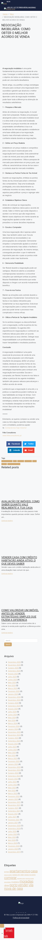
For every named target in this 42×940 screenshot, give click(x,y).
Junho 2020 (12, 834)
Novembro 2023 (14, 735)
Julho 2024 (12, 712)
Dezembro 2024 (14, 697)
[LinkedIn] (23, 912)
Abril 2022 (12, 791)
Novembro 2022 (14, 770)
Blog (12, 14)
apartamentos (6, 461)
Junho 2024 (12, 715)
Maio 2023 (12, 753)
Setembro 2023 (14, 741)
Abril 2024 (12, 720)
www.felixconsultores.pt (12, 435)
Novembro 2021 (14, 805)
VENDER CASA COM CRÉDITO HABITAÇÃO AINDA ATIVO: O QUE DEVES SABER (19, 560)
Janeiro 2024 (13, 729)
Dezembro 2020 (14, 826)
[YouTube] (25, 912)
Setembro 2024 (14, 706)
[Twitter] (18, 912)
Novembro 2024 (14, 700)
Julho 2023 (12, 747)
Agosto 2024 (13, 709)
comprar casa (21, 878)
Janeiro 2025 (13, 694)
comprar (20, 461)
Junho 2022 (12, 785)
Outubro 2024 (13, 703)
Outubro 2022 (13, 773)
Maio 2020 (12, 837)
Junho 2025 (12, 680)
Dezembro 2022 (14, 767)
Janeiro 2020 (13, 849)
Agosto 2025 (13, 674)
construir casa (29, 878)
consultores (7, 882)
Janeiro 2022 (13, 799)
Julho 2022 (12, 782)
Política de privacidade (21, 918)
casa (15, 461)
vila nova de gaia (13, 464)
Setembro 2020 (14, 829)
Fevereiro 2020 (14, 846)
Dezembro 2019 (14, 852)
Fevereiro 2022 (14, 796)
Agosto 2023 (13, 744)
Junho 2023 (12, 750)
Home (5, 14)
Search (8, 644)
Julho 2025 (12, 677)
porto (34, 461)
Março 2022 (12, 793)
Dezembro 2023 (14, 732)
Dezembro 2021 (14, 802)
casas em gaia (18, 875)
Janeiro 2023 (13, 764)
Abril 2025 (12, 685)
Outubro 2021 (13, 808)
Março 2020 (12, 843)
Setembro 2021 (14, 811)
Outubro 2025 (13, 668)
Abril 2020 (12, 840)
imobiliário (15, 882)
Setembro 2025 (14, 671)
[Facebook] (16, 912)
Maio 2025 (12, 683)
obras (6, 885)
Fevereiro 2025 (14, 691)
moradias (28, 461)
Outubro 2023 (13, 738)
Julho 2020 (12, 831)
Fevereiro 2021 (14, 820)
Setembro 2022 (14, 776)
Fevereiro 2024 (14, 726)
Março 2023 (12, 758)
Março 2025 (12, 688)
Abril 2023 (12, 756)
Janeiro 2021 (13, 823)
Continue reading (7, 521)
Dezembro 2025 (14, 662)
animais (6, 872)
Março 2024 (12, 723)
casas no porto (30, 875)
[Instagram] (21, 912)
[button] (14, 444)
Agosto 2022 (13, 779)
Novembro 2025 (14, 665)
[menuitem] (20, 7)
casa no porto (8, 875)
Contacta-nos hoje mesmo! (15, 428)
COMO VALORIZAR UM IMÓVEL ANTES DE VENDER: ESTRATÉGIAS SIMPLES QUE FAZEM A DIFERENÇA (20, 615)
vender (4, 464)
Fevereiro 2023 (14, 761)
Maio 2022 (12, 788)
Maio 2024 (12, 718)
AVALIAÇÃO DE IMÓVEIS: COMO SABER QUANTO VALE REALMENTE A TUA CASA (20, 504)
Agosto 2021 (13, 814)
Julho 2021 (12, 817)
